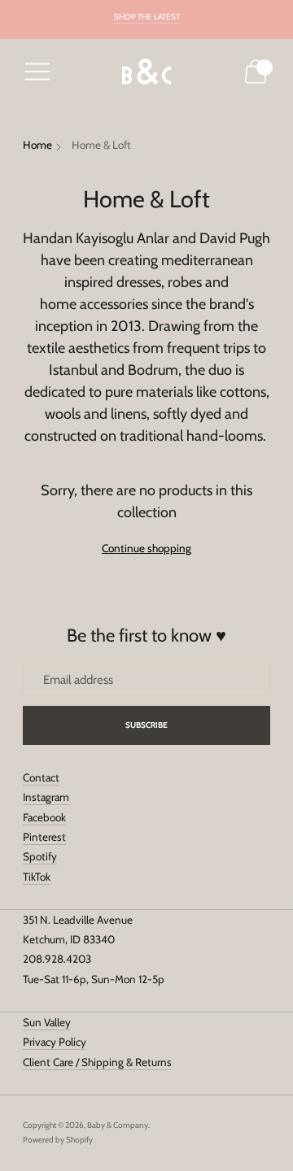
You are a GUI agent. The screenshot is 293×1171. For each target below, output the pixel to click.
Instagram (46, 796)
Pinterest (44, 836)
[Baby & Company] (146, 72)
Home (37, 144)
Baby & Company (117, 1125)
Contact (41, 777)
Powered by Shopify (58, 1139)
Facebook (44, 817)
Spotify (40, 856)
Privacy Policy (54, 1041)
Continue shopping (146, 548)
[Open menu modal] (37, 71)
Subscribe (146, 725)
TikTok (36, 876)
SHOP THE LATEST (147, 16)
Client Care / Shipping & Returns (97, 1062)
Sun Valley (47, 1022)
